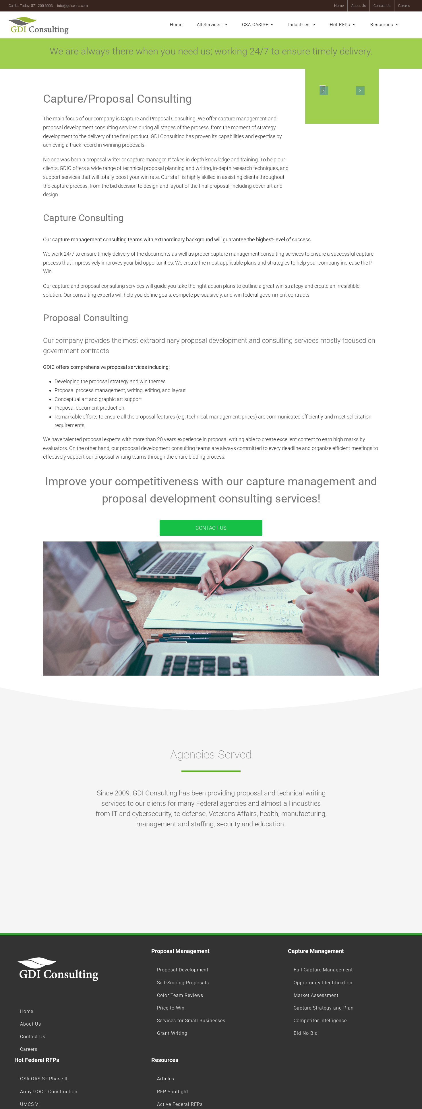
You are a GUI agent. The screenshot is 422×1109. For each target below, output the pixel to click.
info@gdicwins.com (72, 6)
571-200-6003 (42, 6)
